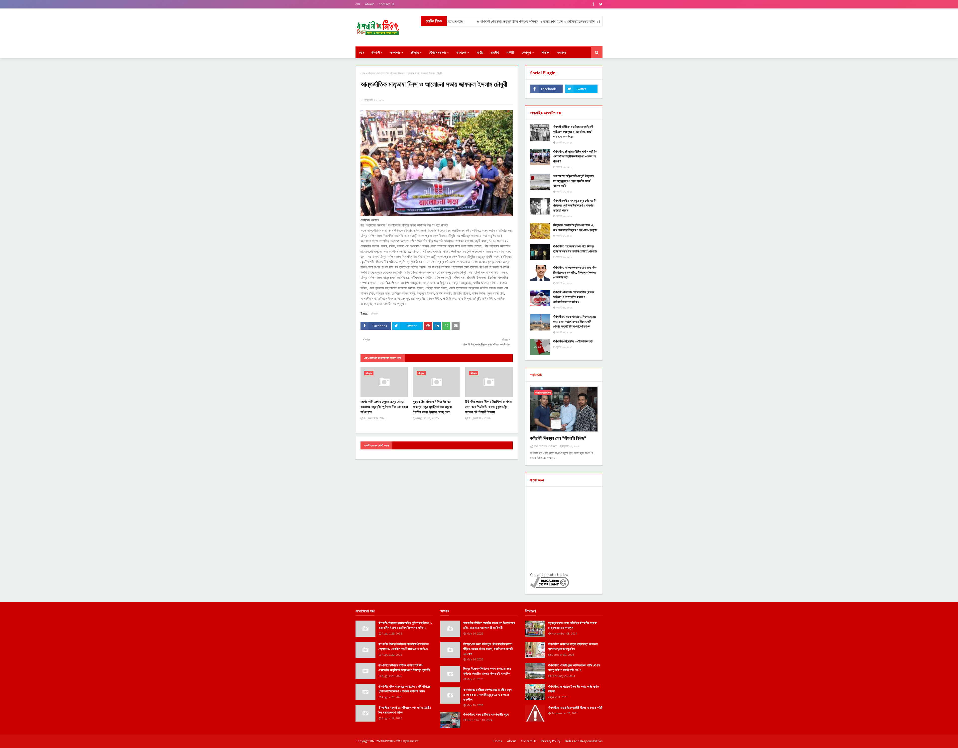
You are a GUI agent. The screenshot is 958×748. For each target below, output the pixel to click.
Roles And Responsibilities (583, 741)
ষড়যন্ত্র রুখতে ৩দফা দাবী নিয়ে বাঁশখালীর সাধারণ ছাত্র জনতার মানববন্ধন (572, 625)
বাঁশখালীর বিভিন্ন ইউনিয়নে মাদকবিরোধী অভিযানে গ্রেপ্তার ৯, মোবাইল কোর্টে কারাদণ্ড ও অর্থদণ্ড (573, 131)
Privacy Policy (550, 741)
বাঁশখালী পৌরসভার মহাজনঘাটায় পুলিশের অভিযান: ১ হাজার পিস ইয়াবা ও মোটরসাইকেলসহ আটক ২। (498, 21)
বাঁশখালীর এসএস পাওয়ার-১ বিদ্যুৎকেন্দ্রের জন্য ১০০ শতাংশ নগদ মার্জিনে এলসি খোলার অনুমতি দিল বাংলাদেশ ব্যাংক (574, 321)
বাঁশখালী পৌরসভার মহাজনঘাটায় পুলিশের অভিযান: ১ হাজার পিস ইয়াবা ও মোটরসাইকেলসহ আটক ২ (573, 297)
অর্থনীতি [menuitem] (510, 52)
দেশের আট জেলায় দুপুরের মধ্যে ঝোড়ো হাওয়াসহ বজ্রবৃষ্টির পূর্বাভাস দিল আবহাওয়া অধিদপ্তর (384, 406)
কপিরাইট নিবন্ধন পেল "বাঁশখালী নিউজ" (558, 438)
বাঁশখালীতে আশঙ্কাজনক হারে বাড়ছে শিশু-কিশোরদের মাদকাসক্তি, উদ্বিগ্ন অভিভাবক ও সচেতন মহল (575, 272)
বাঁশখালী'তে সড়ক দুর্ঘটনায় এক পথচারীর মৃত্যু (486, 714)
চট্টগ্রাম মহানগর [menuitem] (437, 52)
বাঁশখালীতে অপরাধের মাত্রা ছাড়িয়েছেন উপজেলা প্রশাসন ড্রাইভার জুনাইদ (573, 646)
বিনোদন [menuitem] (545, 52)
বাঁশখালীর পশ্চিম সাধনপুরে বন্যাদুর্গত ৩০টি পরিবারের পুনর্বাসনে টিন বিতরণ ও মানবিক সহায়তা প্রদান (574, 205)
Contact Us (386, 4)
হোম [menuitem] (361, 52)
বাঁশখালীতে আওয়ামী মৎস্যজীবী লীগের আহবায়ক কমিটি (575, 707)
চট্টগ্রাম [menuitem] (415, 52)
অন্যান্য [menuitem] (561, 52)
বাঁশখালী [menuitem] (375, 52)
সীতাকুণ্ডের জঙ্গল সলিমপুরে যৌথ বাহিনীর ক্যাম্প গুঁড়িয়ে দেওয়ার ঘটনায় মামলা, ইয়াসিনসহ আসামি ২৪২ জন (488, 649)
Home (497, 741)
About (369, 4)
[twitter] (600, 4)
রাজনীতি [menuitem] (495, 52)
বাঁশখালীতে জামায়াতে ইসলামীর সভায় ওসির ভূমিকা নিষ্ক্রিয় (573, 689)
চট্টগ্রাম (371, 73)
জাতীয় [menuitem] (480, 52)
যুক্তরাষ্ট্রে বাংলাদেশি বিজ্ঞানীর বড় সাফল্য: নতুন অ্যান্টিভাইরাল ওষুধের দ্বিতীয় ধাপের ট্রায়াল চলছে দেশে (432, 406)
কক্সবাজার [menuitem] (395, 52)
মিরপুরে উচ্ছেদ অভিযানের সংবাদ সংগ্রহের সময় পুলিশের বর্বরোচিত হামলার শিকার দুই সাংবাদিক (487, 671)
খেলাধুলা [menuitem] (526, 52)
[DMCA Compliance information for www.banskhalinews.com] (549, 586)
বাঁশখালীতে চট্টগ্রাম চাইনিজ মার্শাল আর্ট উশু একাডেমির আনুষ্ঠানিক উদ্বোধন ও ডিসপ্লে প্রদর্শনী (575, 156)
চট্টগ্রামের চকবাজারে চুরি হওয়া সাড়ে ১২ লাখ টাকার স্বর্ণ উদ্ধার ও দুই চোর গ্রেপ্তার (575, 227)
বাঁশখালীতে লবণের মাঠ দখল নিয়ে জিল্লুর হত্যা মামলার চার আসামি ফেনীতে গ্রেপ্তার (575, 248)
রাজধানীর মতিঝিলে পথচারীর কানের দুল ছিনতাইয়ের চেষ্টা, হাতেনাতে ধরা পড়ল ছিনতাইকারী (489, 625)
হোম (358, 4)
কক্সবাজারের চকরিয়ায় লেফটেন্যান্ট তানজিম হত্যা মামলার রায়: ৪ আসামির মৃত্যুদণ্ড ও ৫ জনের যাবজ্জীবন (487, 694)
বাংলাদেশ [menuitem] (461, 52)
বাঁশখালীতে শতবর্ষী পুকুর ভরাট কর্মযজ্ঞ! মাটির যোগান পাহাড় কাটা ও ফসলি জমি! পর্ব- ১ (574, 667)
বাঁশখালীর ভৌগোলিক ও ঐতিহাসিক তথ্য (573, 341)
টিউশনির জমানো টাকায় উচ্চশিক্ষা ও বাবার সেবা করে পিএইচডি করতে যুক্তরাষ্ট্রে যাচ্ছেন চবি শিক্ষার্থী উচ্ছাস (488, 406)
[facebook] (593, 4)
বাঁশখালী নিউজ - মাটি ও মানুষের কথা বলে (399, 741)
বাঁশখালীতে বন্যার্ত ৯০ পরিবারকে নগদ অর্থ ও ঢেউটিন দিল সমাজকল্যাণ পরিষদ (404, 710)
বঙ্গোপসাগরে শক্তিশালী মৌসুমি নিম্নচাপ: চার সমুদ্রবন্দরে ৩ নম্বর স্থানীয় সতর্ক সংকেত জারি (574, 181)
